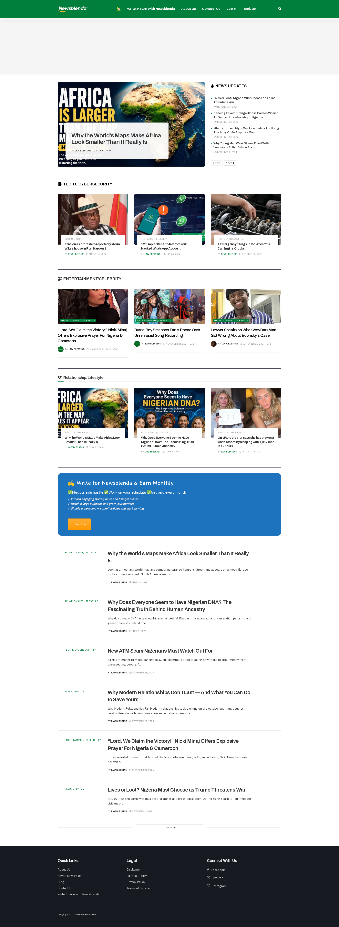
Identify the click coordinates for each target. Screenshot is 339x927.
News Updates (73, 239)
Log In (231, 9)
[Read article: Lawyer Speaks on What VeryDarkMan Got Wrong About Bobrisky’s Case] (246, 306)
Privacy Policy (136, 882)
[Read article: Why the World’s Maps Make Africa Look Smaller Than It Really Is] (93, 413)
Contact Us (211, 9)
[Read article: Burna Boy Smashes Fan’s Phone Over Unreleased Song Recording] (169, 306)
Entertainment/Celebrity (78, 320)
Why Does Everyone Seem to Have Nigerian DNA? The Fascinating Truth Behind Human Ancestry (167, 442)
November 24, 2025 (142, 721)
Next (229, 163)
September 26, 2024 (253, 343)
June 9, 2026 (172, 451)
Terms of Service (138, 888)
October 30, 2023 (251, 254)
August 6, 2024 (97, 254)
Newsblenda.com (86, 914)
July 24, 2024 (172, 254)
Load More (169, 827)
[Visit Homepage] (73, 8)
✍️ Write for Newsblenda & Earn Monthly (121, 482)
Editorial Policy (137, 876)
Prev (217, 163)
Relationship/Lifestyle (88, 124)
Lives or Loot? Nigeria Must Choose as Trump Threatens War (176, 790)
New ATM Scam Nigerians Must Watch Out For (160, 651)
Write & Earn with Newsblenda (151, 9)
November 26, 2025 (142, 672)
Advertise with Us (69, 876)
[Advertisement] (169, 47)
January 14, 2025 (251, 451)
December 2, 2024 (227, 152)
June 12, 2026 (103, 150)
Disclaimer (134, 869)
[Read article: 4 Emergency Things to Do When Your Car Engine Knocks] (246, 219)
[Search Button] (279, 9)
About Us (188, 9)
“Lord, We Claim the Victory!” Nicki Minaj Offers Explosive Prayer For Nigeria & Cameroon (92, 335)
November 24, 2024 (176, 343)
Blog (61, 882)
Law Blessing (83, 150)
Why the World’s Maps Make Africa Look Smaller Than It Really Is (116, 138)
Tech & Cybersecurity (154, 239)
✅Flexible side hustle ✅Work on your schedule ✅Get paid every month (127, 492)
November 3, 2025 (227, 106)
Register (249, 9)
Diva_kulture (76, 254)
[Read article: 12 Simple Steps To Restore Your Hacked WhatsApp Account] (169, 219)
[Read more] (266, 567)
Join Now (79, 524)
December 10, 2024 (227, 137)
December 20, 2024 (227, 122)
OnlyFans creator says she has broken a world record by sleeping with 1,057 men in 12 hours (246, 442)
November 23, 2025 (100, 349)
